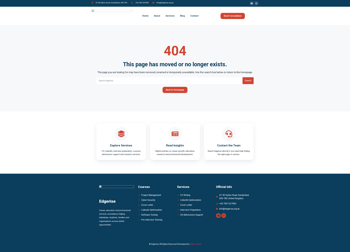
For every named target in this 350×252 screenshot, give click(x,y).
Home (145, 16)
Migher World (195, 244)
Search (248, 80)
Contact (194, 16)
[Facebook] (218, 215)
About (157, 16)
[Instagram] (223, 215)
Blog (182, 16)
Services (170, 16)
